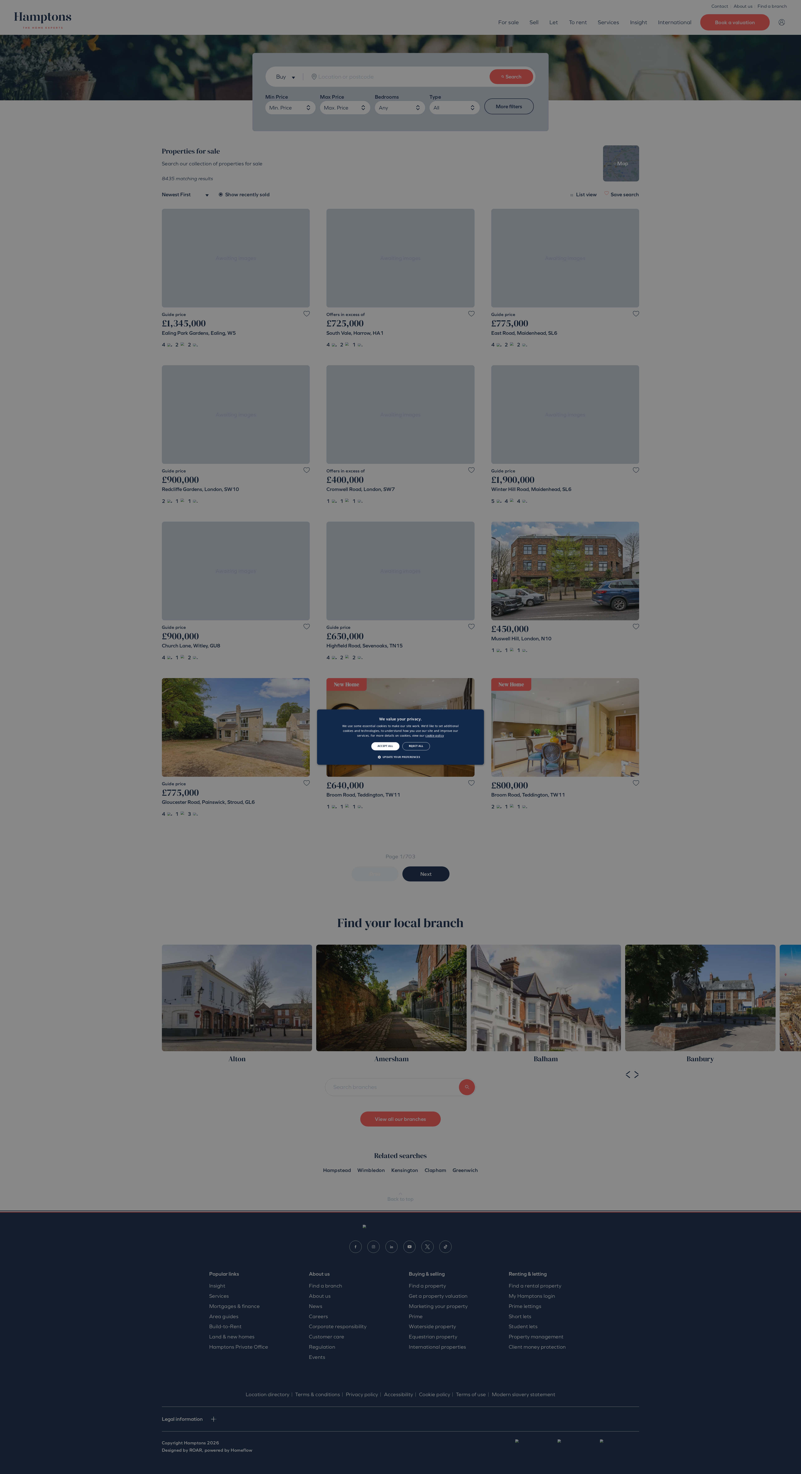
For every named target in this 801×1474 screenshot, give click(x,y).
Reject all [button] (416, 746)
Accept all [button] (385, 746)
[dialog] (400, 737)
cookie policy (434, 736)
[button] (400, 756)
